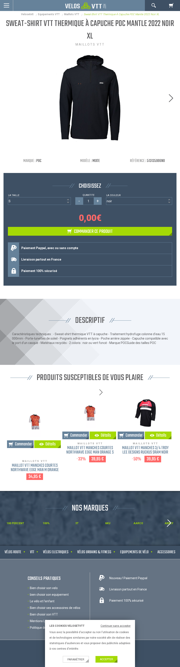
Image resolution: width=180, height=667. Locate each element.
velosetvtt (27, 14)
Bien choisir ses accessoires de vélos (55, 608)
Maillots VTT (71, 14)
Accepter (106, 659)
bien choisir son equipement (49, 594)
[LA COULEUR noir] (139, 201)
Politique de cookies (43, 627)
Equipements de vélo (134, 552)
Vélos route (13, 552)
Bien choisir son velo (44, 588)
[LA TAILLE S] (39, 201)
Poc (38, 161)
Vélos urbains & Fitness (94, 552)
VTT (32, 552)
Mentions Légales (42, 621)
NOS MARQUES (90, 508)
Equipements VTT (49, 14)
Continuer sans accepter (116, 625)
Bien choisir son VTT (44, 614)
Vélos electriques (55, 552)
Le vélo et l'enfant (42, 601)
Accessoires (166, 552)
